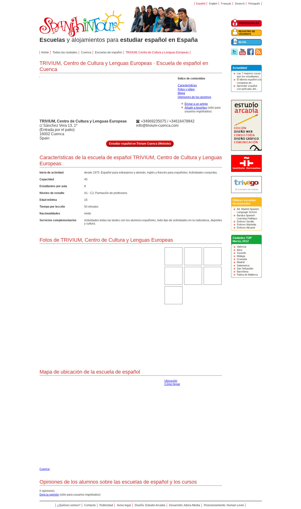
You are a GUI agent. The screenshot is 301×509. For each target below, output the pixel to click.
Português (254, 3)
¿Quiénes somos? (68, 505)
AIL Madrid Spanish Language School (248, 210)
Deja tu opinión (49, 494)
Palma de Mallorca (247, 274)
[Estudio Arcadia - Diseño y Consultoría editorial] (246, 149)
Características (187, 85)
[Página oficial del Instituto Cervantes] (246, 171)
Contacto (90, 505)
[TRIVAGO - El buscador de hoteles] (246, 192)
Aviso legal (124, 505)
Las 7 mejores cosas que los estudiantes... (249, 75)
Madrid (241, 262)
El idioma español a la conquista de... (249, 81)
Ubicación (170, 381)
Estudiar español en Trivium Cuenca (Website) (140, 143)
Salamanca (243, 265)
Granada (242, 259)
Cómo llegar (172, 384)
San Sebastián (245, 268)
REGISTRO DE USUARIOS (247, 32)
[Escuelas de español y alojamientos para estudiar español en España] (82, 35)
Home (45, 52)
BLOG (242, 42)
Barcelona (242, 271)
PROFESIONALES (249, 23)
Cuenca (86, 52)
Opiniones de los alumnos (194, 97)
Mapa (181, 93)
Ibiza (239, 250)
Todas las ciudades (65, 52)
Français (226, 3)
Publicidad (106, 505)
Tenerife (241, 253)
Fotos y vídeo (186, 89)
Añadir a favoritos (196, 107)
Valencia (241, 246)
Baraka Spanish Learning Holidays (247, 217)
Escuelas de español (108, 52)
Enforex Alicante (246, 227)
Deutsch (240, 3)
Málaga (241, 256)
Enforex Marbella (246, 224)
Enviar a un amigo (196, 104)
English (213, 3)
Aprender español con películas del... (247, 87)
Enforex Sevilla (245, 221)
